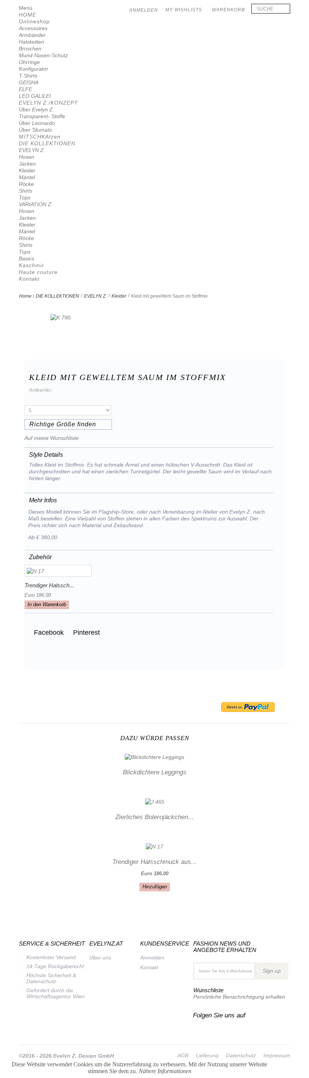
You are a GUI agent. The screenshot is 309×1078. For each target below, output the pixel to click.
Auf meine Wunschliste (51, 438)
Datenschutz (241, 1055)
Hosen (26, 157)
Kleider (27, 170)
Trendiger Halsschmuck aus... (154, 861)
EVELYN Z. (32, 150)
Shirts (25, 191)
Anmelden (152, 958)
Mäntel (27, 177)
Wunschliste (208, 990)
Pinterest (85, 632)
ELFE (25, 89)
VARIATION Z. (36, 204)
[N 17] (58, 570)
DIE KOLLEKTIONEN (47, 143)
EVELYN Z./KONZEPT (48, 103)
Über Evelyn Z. (36, 109)
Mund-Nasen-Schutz (43, 55)
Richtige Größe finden (62, 424)
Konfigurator (33, 69)
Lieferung (207, 1055)
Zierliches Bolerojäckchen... (154, 817)
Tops (25, 198)
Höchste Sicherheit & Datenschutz (51, 978)
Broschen (30, 49)
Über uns (100, 958)
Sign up (272, 971)
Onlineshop (34, 21)
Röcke (26, 184)
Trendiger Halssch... (49, 585)
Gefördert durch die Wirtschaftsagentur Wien (55, 993)
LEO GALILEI (35, 96)
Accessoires (33, 28)
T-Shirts (28, 76)
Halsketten (31, 42)
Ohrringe (29, 62)
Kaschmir (31, 265)
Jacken (27, 164)
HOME (27, 15)
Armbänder (32, 35)
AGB (182, 1055)
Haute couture (38, 272)
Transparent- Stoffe (42, 116)
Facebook (48, 632)
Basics (26, 258)
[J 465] (154, 801)
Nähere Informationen (165, 1071)
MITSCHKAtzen (40, 137)
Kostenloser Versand (51, 957)
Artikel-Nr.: (40, 390)
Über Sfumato (35, 130)
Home (25, 296)
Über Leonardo (37, 123)
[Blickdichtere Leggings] (154, 756)
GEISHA (28, 82)
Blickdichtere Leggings (155, 772)
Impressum (276, 1055)
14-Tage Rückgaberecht (55, 966)
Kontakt (29, 279)
